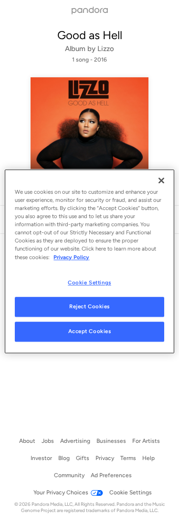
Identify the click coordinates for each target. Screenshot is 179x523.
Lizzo (105, 48)
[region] (89, 261)
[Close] (161, 180)
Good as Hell (89, 35)
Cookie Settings (89, 282)
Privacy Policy (71, 257)
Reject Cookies (89, 306)
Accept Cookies (89, 331)
